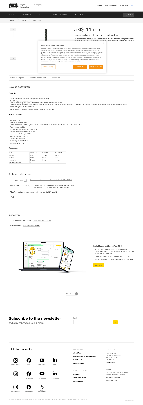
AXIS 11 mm (37, 20)
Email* (75, 318)
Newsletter (104, 16)
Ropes (24, 20)
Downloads (124, 5)
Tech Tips (41, 14)
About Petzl (77, 353)
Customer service (111, 5)
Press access (110, 362)
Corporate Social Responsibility (84, 356)
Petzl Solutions (78, 363)
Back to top (70, 293)
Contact (103, 13)
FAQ (102, 10)
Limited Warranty (79, 381)
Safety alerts (79, 14)
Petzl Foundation (79, 360)
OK (115, 322)
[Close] (103, 43)
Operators (77, 374)
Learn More (98, 265)
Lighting (12, 14)
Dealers (99, 5)
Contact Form (110, 359)
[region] (72, 57)
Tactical (38, 5)
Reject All (80, 66)
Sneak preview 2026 (60, 14)
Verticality (26, 14)
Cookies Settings (48, 66)
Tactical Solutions (79, 378)
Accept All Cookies (96, 66)
